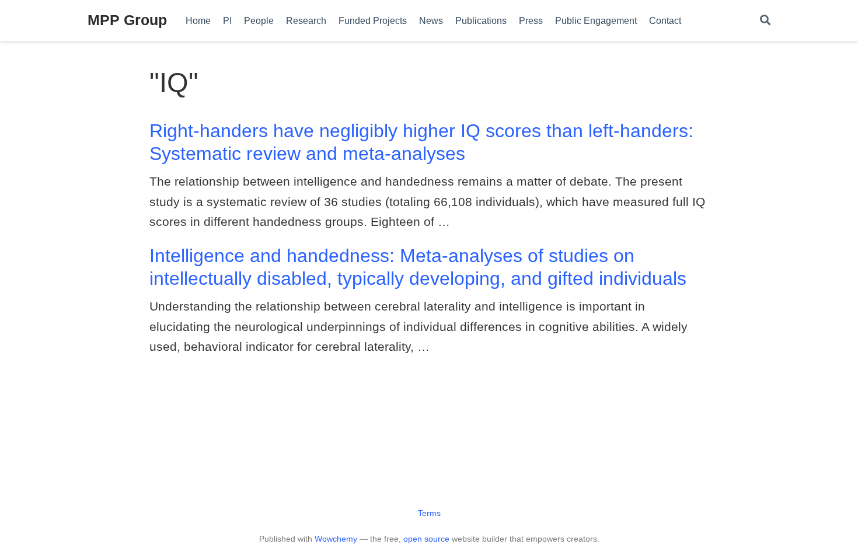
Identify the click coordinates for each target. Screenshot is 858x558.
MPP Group (127, 20)
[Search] (765, 20)
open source (426, 538)
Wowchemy (336, 538)
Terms (429, 513)
